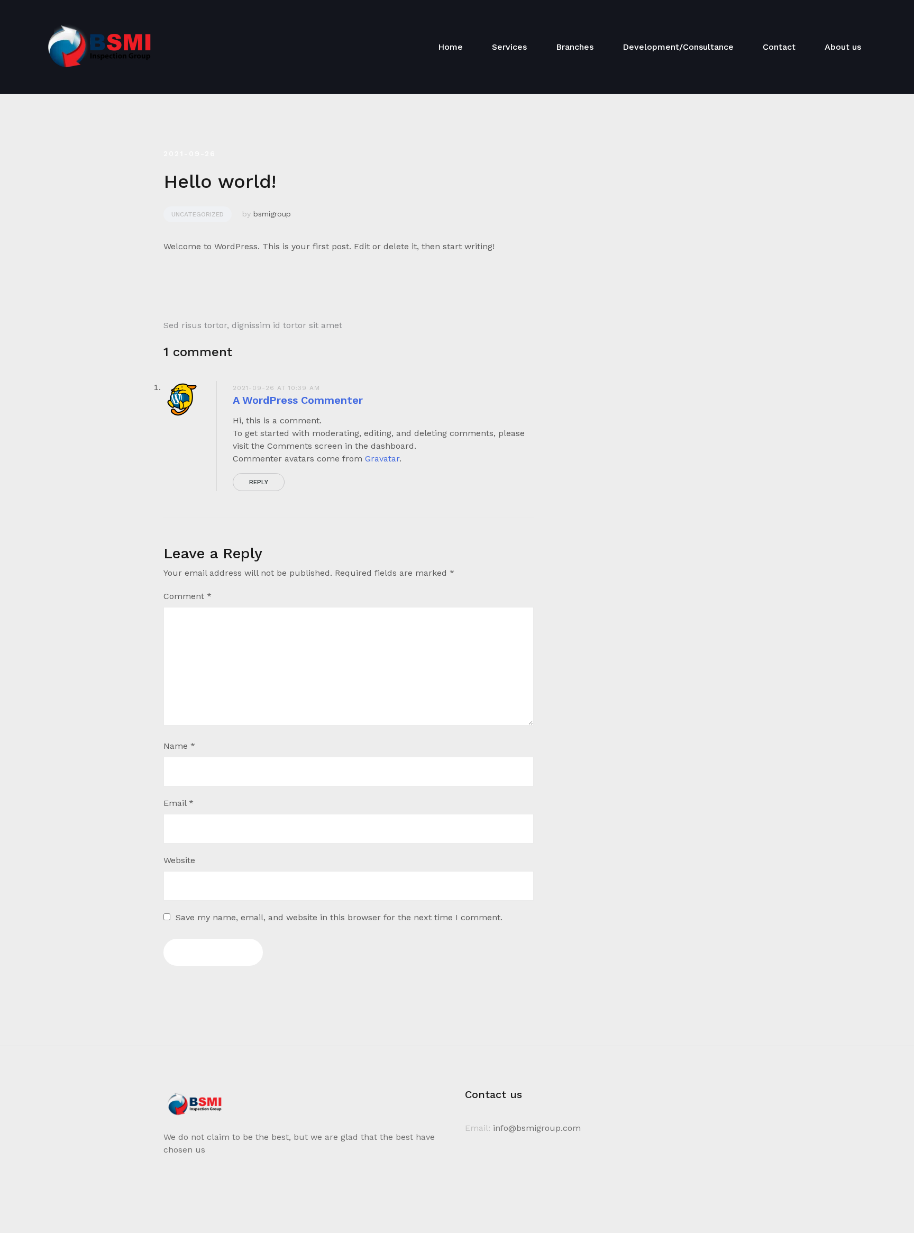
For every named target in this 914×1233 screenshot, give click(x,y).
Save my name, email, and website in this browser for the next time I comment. (339, 917)
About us (843, 47)
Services (509, 47)
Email (178, 803)
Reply (258, 482)
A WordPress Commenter (298, 400)
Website (179, 860)
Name (179, 746)
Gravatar (382, 459)
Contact (779, 47)
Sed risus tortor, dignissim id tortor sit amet (252, 325)
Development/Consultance (678, 47)
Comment (187, 596)
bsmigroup (272, 214)
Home (450, 47)
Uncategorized (197, 214)
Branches (574, 47)
